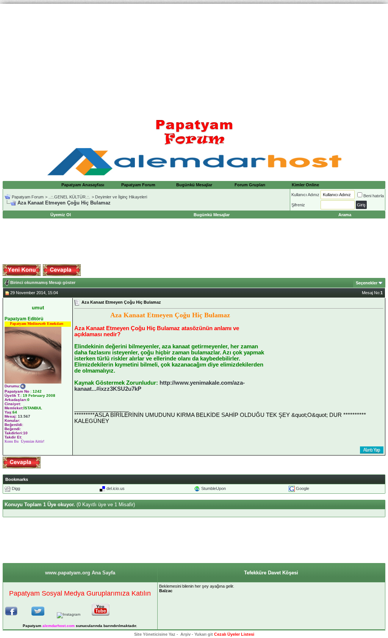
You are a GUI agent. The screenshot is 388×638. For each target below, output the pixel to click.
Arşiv (185, 634)
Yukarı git (203, 634)
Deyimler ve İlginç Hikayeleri (121, 197)
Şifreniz (298, 205)
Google (302, 488)
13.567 (24, 416)
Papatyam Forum (138, 185)
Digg (16, 488)
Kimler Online (305, 185)
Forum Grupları (250, 185)
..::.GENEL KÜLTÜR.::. (69, 197)
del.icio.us (115, 488)
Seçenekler (366, 283)
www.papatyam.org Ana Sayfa (80, 573)
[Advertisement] (194, 57)
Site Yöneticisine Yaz (154, 634)
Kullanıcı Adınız (305, 194)
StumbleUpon (213, 488)
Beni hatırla (373, 195)
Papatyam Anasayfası (82, 185)
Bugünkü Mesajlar (194, 185)
